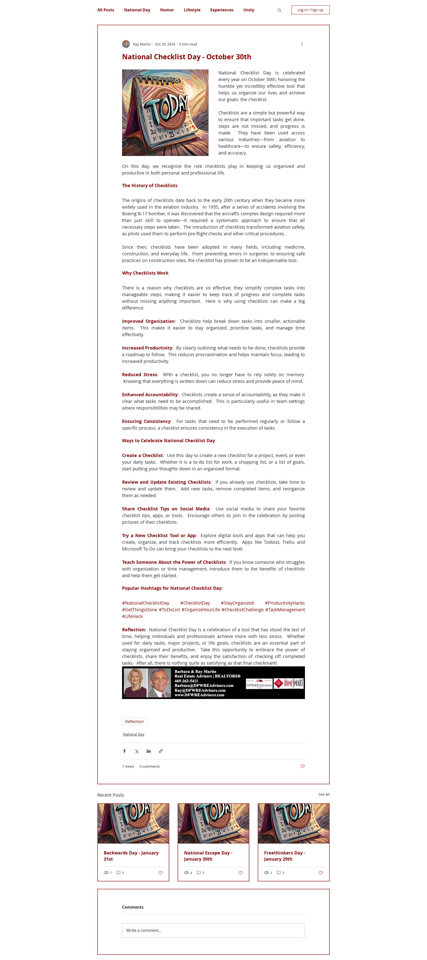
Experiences (222, 9)
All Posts (105, 9)
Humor (167, 9)
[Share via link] (160, 751)
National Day (137, 9)
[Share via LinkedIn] (148, 751)
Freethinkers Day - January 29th (284, 856)
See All (324, 794)
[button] (279, 10)
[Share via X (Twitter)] (136, 751)
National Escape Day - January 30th (208, 856)
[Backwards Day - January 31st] (133, 824)
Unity (248, 9)
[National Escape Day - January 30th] (213, 824)
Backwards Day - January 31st (131, 856)
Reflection (134, 721)
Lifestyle (192, 9)
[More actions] (302, 44)
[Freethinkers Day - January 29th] (293, 824)
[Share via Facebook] (124, 751)
